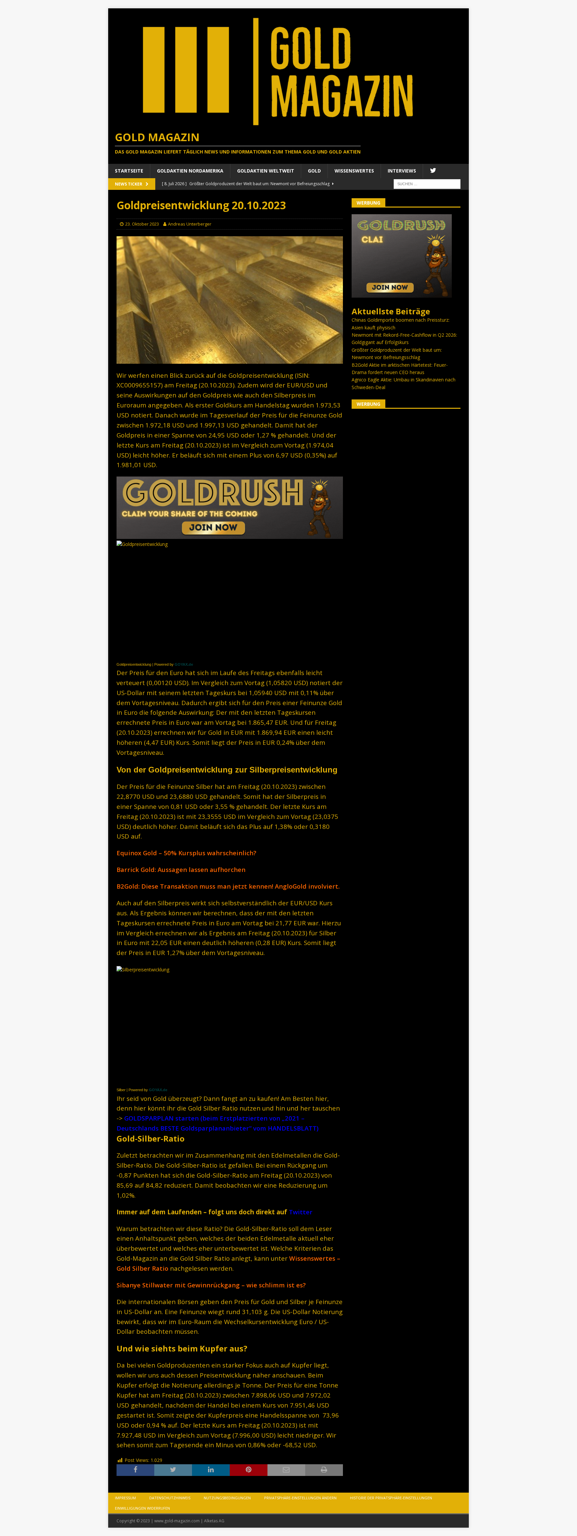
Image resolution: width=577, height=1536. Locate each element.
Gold (314, 171)
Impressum (125, 1497)
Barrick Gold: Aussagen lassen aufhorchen (181, 869)
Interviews (402, 171)
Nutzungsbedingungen (227, 1497)
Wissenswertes (354, 171)
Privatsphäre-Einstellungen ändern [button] (300, 1497)
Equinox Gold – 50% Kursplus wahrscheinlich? (186, 853)
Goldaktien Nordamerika (190, 171)
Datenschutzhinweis (169, 1497)
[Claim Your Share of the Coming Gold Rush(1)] (230, 535)
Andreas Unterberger (189, 224)
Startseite (129, 171)
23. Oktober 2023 (142, 224)
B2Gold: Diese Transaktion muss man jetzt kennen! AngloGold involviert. (228, 886)
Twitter (301, 1212)
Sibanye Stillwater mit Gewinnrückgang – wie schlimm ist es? (211, 1285)
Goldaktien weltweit (265, 171)
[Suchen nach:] (427, 183)
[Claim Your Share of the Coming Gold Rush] (402, 294)
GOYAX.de (184, 664)
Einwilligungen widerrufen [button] (142, 1508)
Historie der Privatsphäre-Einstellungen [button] (391, 1497)
